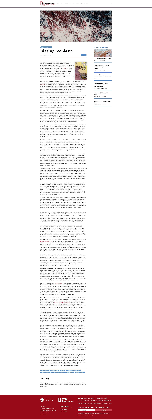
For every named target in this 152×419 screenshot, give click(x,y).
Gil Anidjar (97, 96)
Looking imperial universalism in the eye (102, 102)
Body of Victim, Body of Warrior (62, 302)
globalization (54, 370)
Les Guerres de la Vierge (46, 241)
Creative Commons (66, 407)
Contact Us (64, 411)
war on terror (79, 372)
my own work (58, 283)
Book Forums (72, 3)
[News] (41, 406)
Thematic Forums (64, 3)
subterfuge (60, 372)
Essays (58, 3)
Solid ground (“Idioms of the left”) (101, 94)
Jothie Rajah (97, 88)
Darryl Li (64, 68)
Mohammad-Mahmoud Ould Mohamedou (101, 77)
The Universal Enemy (46, 47)
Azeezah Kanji (97, 104)
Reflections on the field (48, 372)
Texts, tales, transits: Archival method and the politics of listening (101, 66)
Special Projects (80, 3)
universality (70, 372)
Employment (64, 409)
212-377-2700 (43, 413)
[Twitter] (44, 406)
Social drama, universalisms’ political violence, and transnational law (101, 84)
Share (83, 54)
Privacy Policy (65, 406)
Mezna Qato (97, 70)
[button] (84, 4)
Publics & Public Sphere (73, 370)
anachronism (45, 370)
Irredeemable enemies (100, 75)
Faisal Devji (44, 55)
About (87, 3)
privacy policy (90, 415)
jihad (62, 370)
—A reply (102, 59)
